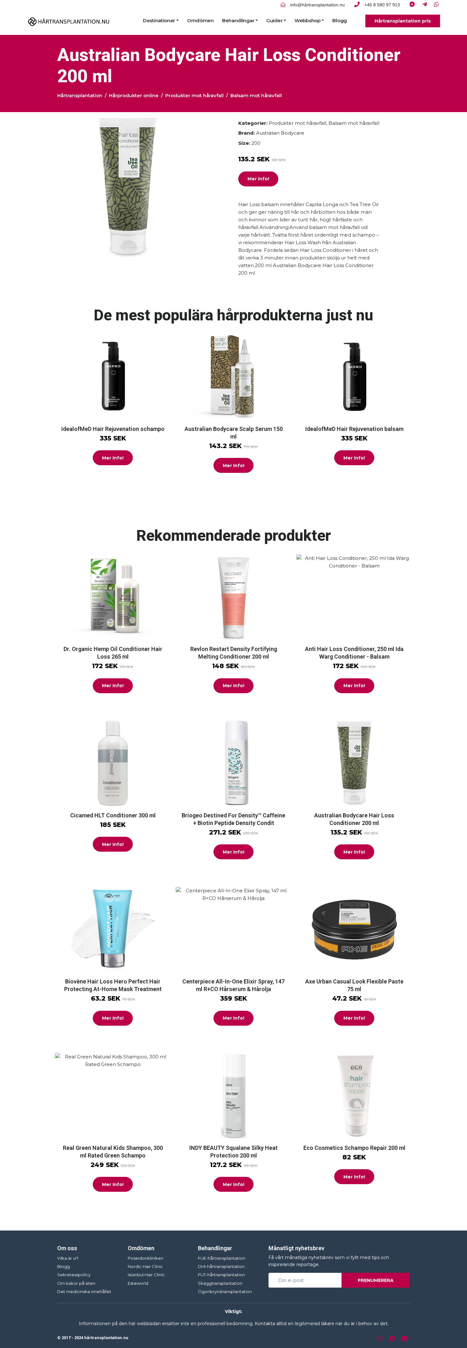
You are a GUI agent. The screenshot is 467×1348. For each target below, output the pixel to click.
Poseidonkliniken (145, 1258)
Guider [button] (274, 20)
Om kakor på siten (76, 1283)
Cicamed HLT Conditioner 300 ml (113, 815)
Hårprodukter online (134, 95)
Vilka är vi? (67, 1258)
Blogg (339, 20)
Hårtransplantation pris (403, 21)
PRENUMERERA (376, 1280)
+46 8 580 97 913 (382, 4)
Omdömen (200, 20)
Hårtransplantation (79, 95)
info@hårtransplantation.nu (317, 4)
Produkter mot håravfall (194, 95)
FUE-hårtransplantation (221, 1258)
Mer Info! (258, 179)
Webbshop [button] (307, 20)
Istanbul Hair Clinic (146, 1274)
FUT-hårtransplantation (221, 1274)
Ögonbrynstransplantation (225, 1291)
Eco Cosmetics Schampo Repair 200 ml (354, 1147)
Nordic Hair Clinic (145, 1266)
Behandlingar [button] (238, 20)
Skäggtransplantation (220, 1283)
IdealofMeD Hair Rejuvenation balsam (354, 429)
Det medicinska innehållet (84, 1291)
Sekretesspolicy (74, 1274)
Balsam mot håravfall (256, 95)
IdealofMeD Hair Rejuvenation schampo (113, 429)
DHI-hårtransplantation (221, 1266)
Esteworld (138, 1283)
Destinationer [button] (159, 20)
